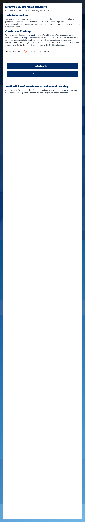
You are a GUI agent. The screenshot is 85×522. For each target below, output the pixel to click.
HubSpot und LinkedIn (40, 51)
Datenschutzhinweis (61, 90)
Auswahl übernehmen (42, 74)
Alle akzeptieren (42, 66)
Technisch (16, 51)
